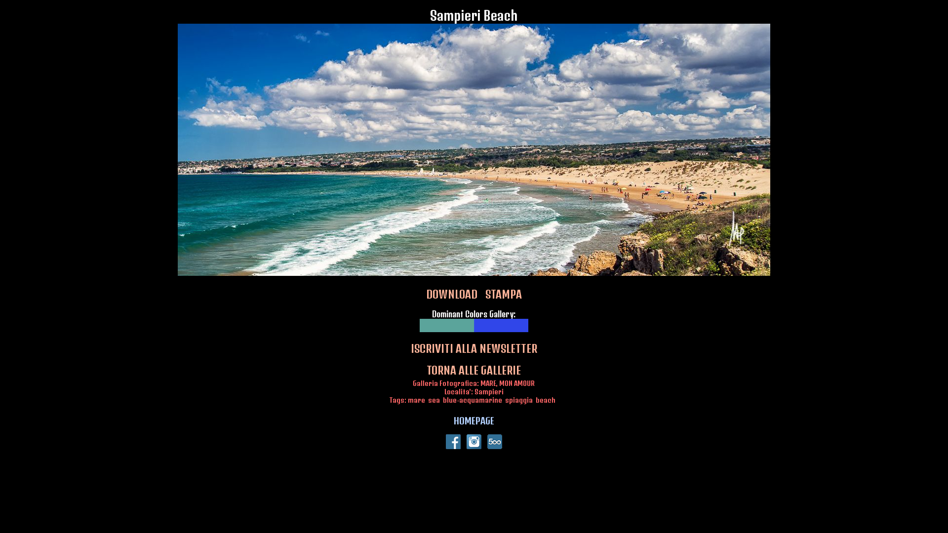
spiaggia (519, 400)
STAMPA (503, 294)
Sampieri (489, 391)
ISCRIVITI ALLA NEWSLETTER (474, 348)
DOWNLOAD (451, 294)
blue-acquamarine (472, 400)
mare (416, 400)
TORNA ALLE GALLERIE (474, 370)
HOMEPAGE (474, 420)
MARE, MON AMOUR (507, 383)
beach (545, 400)
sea (434, 400)
